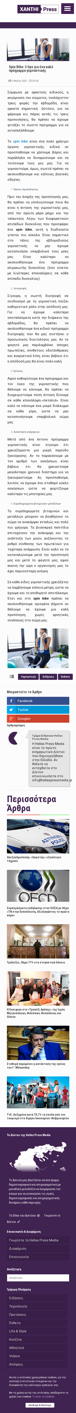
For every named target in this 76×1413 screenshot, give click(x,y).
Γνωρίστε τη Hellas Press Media (33, 1240)
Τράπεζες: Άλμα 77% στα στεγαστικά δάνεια (36, 962)
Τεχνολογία (18, 1306)
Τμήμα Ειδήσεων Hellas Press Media (47, 737)
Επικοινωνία (19, 1257)
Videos (14, 1356)
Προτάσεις (17, 1315)
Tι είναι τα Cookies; (43, 1396)
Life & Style (17, 1331)
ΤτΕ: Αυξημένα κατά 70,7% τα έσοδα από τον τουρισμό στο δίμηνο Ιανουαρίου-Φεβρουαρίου (38, 1116)
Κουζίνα (15, 1339)
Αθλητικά (16, 1348)
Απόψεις (16, 1364)
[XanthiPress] (38, 9)
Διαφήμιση (17, 1248)
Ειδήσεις (48, 676)
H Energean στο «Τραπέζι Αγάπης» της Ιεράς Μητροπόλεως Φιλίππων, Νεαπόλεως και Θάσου (36, 1013)
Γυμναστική (28, 676)
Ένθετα (65, 676)
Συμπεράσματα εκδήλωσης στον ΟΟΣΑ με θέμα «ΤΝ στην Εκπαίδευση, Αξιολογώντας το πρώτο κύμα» (38, 911)
